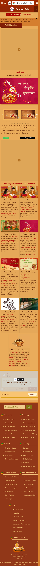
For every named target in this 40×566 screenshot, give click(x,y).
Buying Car (9, 455)
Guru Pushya (9, 495)
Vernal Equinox (10, 426)
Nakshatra (26, 463)
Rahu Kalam (27, 459)
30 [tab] (26, 123)
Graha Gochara (28, 437)
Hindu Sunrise (17, 513)
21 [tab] (11, 123)
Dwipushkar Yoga (11, 484)
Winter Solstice (10, 437)
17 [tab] (30, 122)
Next (37, 115)
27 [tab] (21, 123)
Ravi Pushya (9, 491)
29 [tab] (24, 123)
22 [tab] (13, 123)
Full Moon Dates (28, 419)
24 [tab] (16, 123)
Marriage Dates (10, 448)
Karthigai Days (28, 488)
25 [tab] (18, 123)
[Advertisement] (20, 49)
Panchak (26, 448)
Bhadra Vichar (28, 455)
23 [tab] (14, 123)
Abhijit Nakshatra (29, 466)
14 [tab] (26, 122)
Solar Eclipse (9, 419)
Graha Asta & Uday (29, 430)
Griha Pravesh (10, 452)
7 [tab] (14, 122)
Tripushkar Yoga (10, 488)
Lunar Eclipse (9, 423)
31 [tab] (27, 123)
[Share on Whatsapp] (6, 138)
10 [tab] (19, 122)
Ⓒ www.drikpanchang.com (19, 556)
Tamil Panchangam (30, 477)
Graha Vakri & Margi (30, 434)
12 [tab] (22, 122)
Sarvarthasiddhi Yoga (12, 477)
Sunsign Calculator (19, 520)
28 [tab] (22, 123)
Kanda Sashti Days (30, 495)
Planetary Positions (29, 426)
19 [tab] (34, 122)
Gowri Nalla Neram (30, 480)
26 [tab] (19, 123)
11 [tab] (21, 122)
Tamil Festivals (28, 491)
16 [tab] (29, 122)
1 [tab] (5, 122)
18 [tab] (32, 122)
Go (29, 407)
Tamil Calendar (29, 484)
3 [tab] (8, 122)
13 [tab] (24, 122)
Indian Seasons (18, 509)
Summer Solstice (11, 430)
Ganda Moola (28, 452)
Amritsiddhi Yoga (10, 480)
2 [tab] (6, 122)
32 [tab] (29, 123)
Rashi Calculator (18, 517)
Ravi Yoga (8, 499)
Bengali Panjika (18, 527)
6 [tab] (13, 122)
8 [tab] (16, 122)
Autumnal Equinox (11, 434)
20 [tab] (35, 122)
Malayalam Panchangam (21, 524)
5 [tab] (11, 122)
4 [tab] (10, 122)
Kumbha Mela (17, 531)
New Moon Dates (29, 423)
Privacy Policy (19, 558)
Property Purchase (11, 459)
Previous (2, 115)
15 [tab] (27, 122)
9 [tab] (18, 122)
